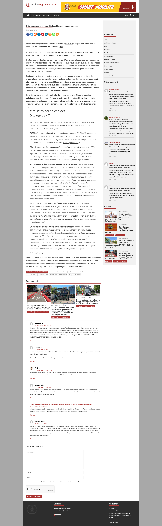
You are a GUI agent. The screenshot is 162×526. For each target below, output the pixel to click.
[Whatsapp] (53, 34)
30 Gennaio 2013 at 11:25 (44, 326)
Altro (105, 40)
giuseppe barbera (43, 274)
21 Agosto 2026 (124, 238)
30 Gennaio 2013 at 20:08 (44, 370)
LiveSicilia (69, 44)
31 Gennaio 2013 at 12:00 (39, 407)
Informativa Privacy (115, 511)
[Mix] (50, 34)
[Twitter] (31, 34)
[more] (57, 34)
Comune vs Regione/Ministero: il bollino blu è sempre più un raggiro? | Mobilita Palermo (61, 404)
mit (69, 274)
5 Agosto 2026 (81, 297)
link (61, 47)
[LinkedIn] (39, 34)
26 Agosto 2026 (124, 211)
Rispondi (32, 341)
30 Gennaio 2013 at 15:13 (44, 349)
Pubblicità (45, 15)
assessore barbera (55, 271)
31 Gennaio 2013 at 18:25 (44, 424)
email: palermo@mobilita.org (62, 511)
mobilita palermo (76, 274)
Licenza (111, 518)
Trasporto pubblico (64, 317)
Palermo (49, 4)
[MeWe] (46, 34)
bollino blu (64, 271)
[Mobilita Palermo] (28, 15)
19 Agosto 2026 (32, 303)
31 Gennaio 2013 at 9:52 (43, 387)
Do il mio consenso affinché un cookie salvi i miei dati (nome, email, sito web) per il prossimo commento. (60, 482)
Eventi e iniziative (109, 53)
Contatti (55, 15)
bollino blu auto (73, 271)
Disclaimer (112, 509)
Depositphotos (113, 522)
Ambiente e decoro (110, 43)
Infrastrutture (30, 271)
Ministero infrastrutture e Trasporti (58, 274)
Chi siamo (35, 15)
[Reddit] (35, 34)
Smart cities (108, 66)
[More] (57, 34)
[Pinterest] (42, 34)
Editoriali (107, 49)
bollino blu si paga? (83, 271)
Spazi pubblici (108, 69)
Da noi (106, 46)
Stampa (106, 72)
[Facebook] (28, 34)
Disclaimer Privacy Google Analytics (120, 515)
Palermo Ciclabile (109, 59)
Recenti (107, 206)
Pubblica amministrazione (41, 271)
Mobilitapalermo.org (71, 142)
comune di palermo (32, 274)
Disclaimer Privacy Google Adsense (119, 513)
